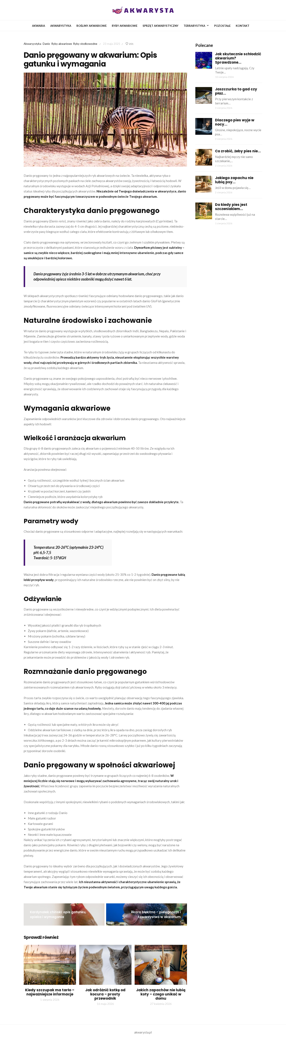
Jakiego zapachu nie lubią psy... (234, 180)
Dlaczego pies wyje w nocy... (234, 122)
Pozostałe (222, 25)
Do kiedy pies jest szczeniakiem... (231, 206)
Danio (46, 43)
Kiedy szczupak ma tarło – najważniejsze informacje (49, 992)
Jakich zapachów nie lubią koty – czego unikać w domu (161, 994)
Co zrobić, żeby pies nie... (238, 151)
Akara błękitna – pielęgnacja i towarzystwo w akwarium (156, 914)
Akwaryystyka (32, 43)
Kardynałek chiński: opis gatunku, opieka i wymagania (58, 914)
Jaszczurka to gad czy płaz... (236, 91)
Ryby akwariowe (124, 25)
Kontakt (242, 25)
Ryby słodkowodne (85, 43)
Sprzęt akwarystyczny (160, 25)
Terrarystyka (194, 25)
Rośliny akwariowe (91, 25)
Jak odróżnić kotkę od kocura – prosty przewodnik (105, 994)
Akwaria (38, 25)
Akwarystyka (60, 25)
